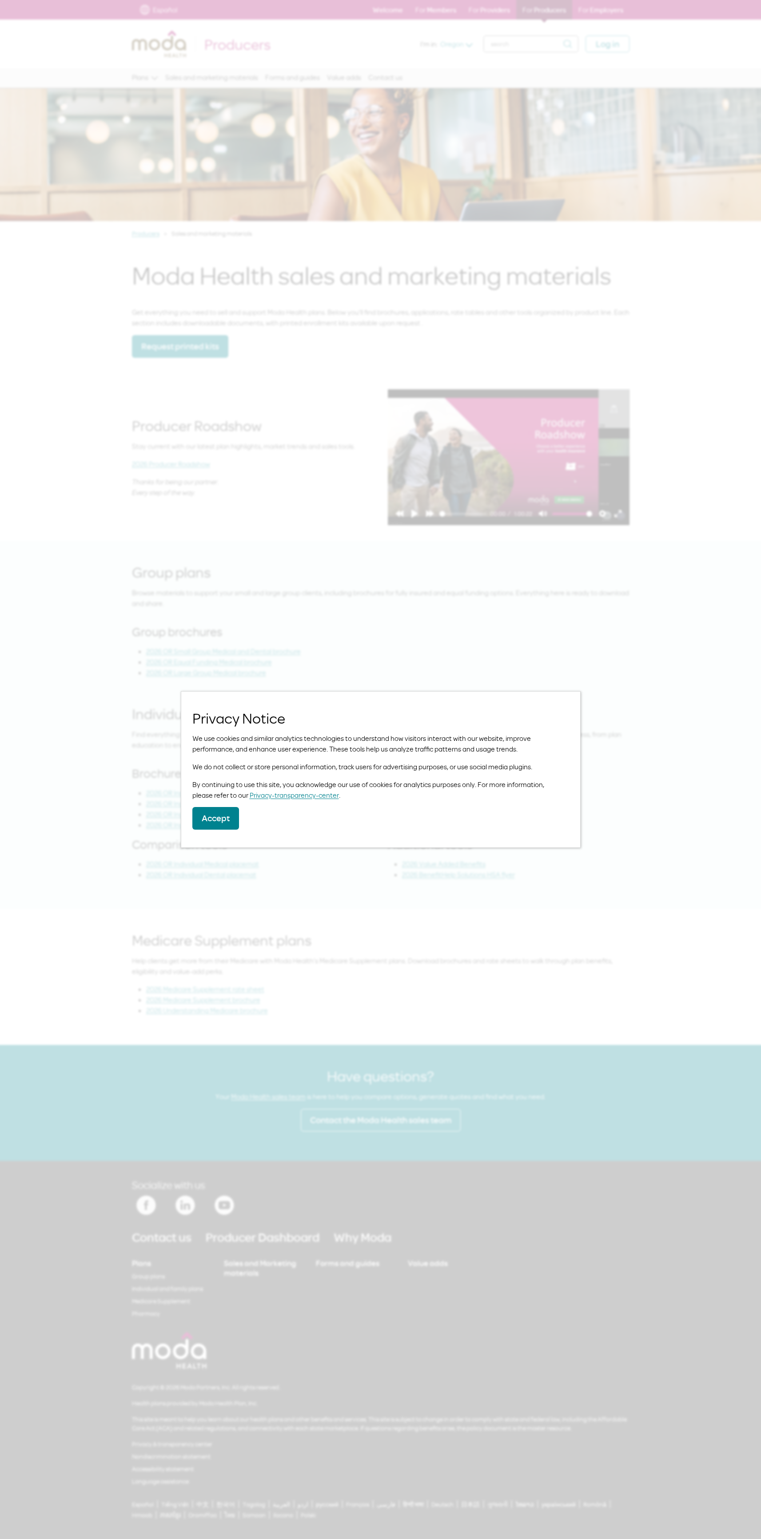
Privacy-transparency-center (294, 795)
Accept (216, 817)
